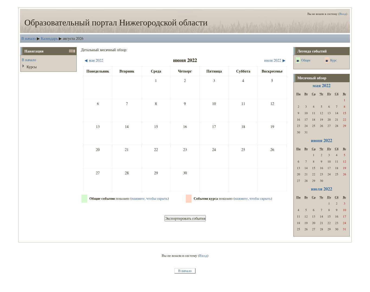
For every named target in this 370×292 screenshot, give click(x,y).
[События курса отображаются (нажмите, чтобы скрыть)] (326, 60)
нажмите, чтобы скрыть (149, 198)
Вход (342, 14)
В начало (28, 38)
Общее (305, 60)
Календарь (49, 38)
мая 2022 (321, 85)
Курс (333, 60)
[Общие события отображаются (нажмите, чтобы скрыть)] (297, 60)
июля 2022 (321, 188)
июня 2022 (321, 140)
